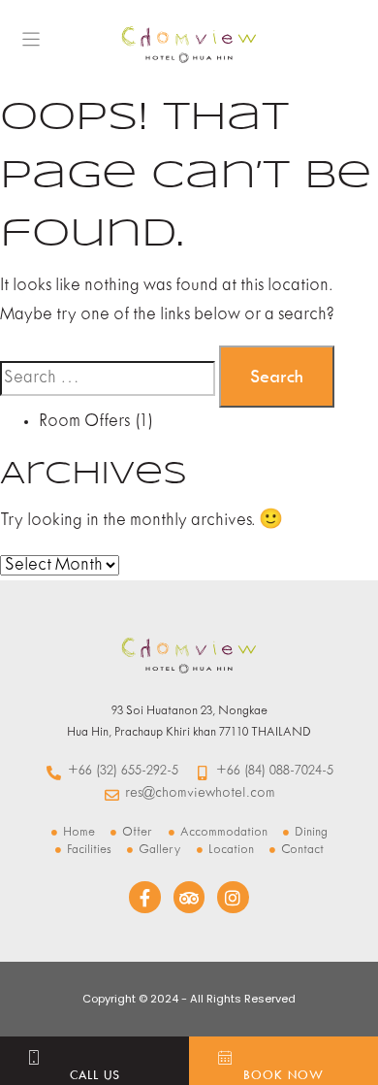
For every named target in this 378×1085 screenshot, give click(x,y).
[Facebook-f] (144, 896)
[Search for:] (107, 378)
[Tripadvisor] (189, 896)
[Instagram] (232, 896)
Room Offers (84, 421)
